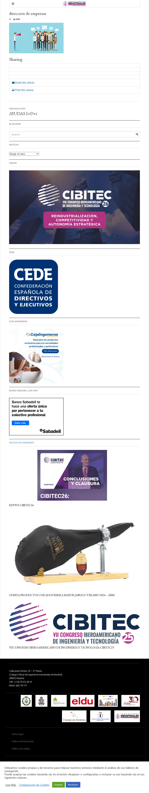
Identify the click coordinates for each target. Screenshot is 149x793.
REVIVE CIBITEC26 (21, 505)
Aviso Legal (17, 734)
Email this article (24, 82)
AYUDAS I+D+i (23, 113)
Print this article (23, 90)
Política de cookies (21, 748)
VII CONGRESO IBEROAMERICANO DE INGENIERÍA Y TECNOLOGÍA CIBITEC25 (61, 647)
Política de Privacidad (22, 741)
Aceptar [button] (58, 784)
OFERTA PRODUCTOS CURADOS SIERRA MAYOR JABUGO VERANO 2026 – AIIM (62, 595)
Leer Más (10, 784)
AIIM (17, 19)
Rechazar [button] (73, 784)
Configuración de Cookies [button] (34, 784)
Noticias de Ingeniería (21, 442)
